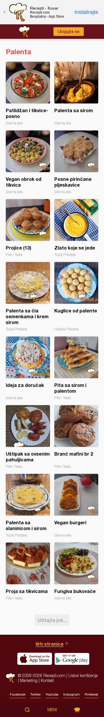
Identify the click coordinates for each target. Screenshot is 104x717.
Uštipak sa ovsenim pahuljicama (28, 437)
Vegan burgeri (76, 505)
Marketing (29, 680)
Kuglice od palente (76, 296)
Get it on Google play (72, 659)
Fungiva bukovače (76, 571)
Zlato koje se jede (76, 228)
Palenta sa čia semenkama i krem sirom (28, 296)
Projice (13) (28, 228)
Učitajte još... (52, 620)
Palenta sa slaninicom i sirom (28, 505)
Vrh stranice (50, 644)
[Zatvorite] (4, 12)
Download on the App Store (34, 659)
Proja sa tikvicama (28, 571)
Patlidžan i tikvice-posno (28, 93)
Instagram (71, 694)
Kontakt (47, 680)
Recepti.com (10, 678)
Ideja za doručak (28, 368)
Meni (52, 709)
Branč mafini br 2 (76, 437)
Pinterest (91, 694)
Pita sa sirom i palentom (76, 368)
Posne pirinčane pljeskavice (76, 162)
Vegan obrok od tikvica (28, 162)
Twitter (35, 694)
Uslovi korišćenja (83, 675)
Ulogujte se (68, 31)
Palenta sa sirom (76, 93)
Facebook (17, 694)
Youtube (52, 694)
